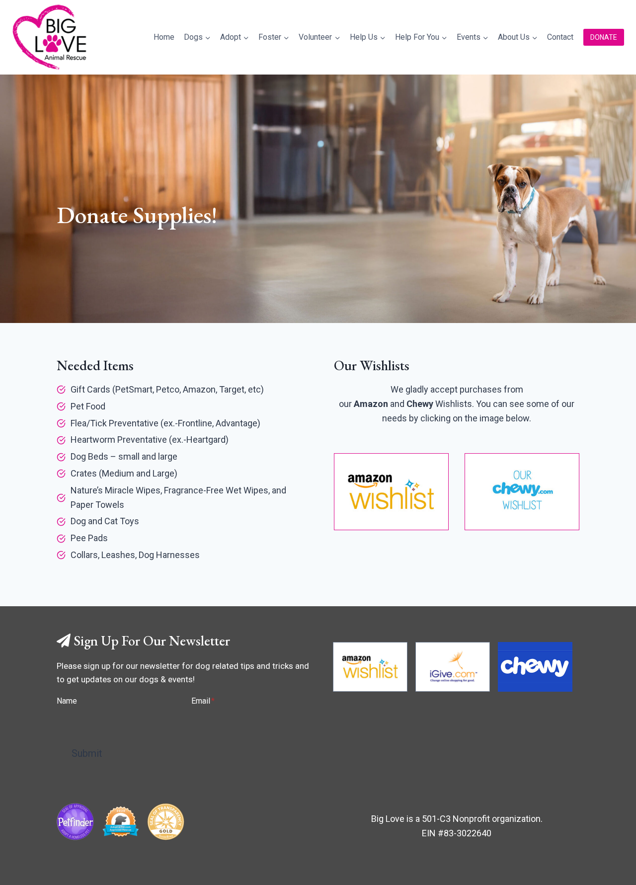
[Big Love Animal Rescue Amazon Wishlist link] (370, 667)
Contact (560, 37)
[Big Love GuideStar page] (165, 821)
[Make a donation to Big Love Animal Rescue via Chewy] (535, 667)
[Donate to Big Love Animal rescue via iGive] (452, 667)
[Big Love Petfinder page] (75, 821)
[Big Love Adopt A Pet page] (120, 821)
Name (67, 701)
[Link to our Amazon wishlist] (391, 491)
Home (164, 37)
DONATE (603, 37)
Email (203, 701)
